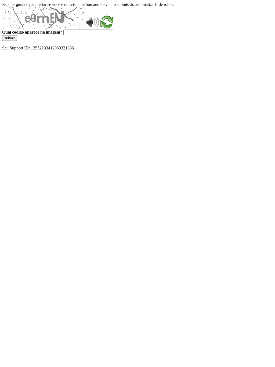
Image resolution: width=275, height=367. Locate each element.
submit (9, 38)
